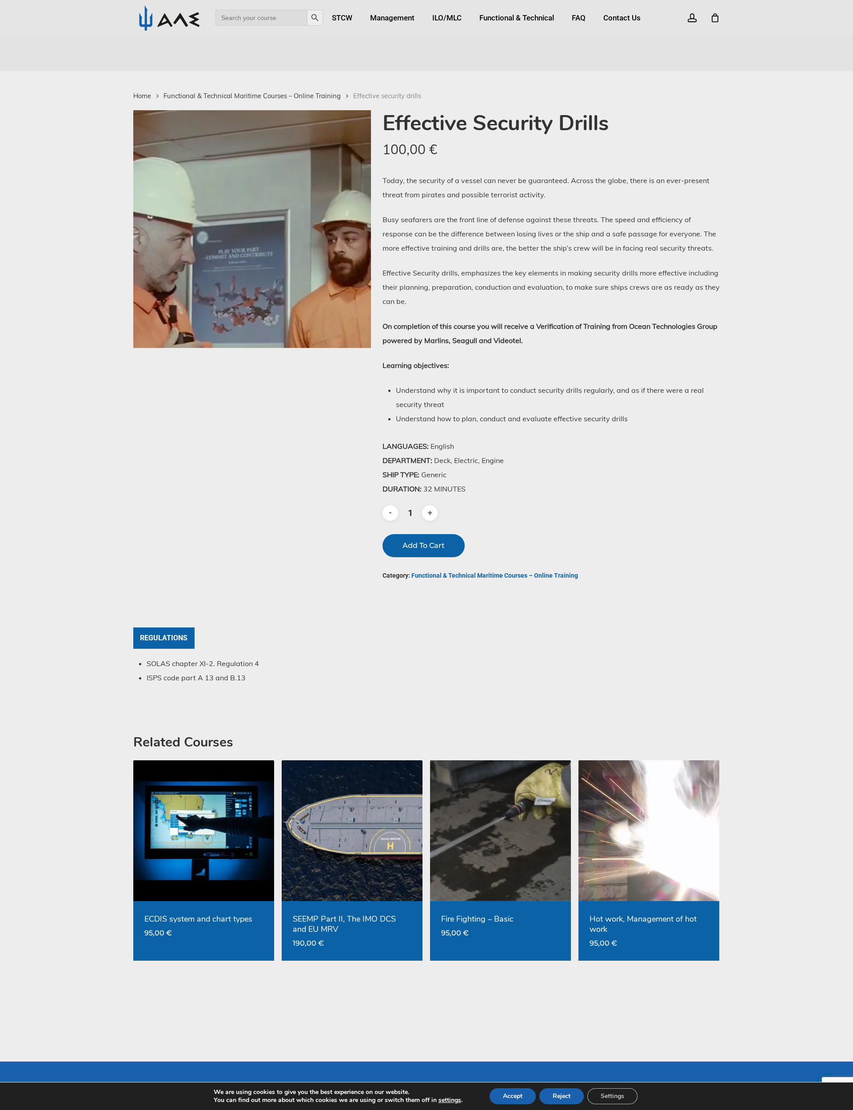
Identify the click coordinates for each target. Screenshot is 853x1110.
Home (142, 96)
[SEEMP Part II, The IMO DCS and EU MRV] (352, 830)
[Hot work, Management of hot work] (648, 830)
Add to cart (424, 545)
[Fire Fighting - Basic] (500, 830)
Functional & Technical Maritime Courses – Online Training (252, 96)
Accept (512, 1096)
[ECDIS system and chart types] (203, 830)
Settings (612, 1096)
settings (449, 1100)
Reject (561, 1096)
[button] (164, 638)
